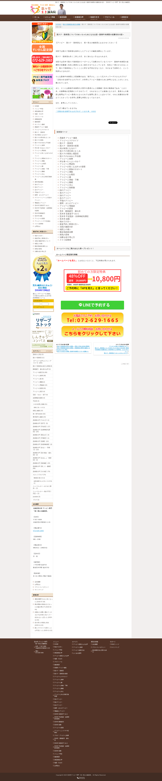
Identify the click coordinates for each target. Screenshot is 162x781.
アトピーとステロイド (69, 140)
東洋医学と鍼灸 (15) (39, 417)
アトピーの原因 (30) (39, 388)
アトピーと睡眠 (66, 182)
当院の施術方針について (42, 241)
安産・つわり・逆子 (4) (40, 395)
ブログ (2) (36, 500)
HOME (37, 106)
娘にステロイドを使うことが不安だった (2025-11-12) (43, 629)
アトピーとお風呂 (67, 174)
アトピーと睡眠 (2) (39, 382)
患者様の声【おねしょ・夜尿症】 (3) (42, 459)
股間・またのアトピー (69, 203)
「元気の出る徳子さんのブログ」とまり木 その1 (76, 111)
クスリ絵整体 (65, 240)
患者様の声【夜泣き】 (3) (41, 435)
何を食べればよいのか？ (42, 148)
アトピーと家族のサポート (71, 169)
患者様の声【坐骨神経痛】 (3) (42, 444)
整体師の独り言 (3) (39, 478)
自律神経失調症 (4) (39, 398)
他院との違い (65, 229)
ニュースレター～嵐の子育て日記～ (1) (42, 492)
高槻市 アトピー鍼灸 (68, 138)
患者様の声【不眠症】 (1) (41, 438)
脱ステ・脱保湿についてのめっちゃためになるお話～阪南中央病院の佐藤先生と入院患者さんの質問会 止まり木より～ (112, 349)
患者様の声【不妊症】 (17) (41, 426)
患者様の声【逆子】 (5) (40, 423)
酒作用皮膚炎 (39, 182)
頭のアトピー (65, 195)
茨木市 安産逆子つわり (69, 214)
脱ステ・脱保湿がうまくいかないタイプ (115, 353)
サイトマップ (39, 590)
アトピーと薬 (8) (38, 379)
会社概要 (37, 582)
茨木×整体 (42, 288)
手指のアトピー (66, 201)
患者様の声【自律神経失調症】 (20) (41, 431)
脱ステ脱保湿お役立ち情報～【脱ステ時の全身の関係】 (73, 346)
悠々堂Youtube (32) (39, 414)
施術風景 (37, 122)
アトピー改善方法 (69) (40, 372)
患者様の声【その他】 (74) (41, 471)
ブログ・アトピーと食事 (61, 735)
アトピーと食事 (66, 159)
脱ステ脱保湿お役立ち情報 (71, 24)
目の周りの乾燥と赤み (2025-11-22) (42, 624)
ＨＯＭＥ (58, 24)
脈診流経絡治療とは (41, 246)
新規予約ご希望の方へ (69, 224)
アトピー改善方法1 (79, 650)
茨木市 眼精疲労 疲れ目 (61, 739)
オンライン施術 (40, 124)
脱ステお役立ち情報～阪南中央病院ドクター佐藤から (73, 351)
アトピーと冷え (66, 185)
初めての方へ (65, 222)
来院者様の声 (39, 111)
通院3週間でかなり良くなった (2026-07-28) (44, 600)
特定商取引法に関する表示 (99, 651)
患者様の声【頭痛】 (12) (41, 441)
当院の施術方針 (66, 227)
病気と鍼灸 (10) (38, 410)
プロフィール (39, 116)
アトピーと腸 (65, 177)
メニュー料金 (39, 109)
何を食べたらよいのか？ (70, 161)
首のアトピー (65, 193)
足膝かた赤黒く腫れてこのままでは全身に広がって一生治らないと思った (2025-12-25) (43, 616)
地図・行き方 (39, 114)
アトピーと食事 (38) (39, 375)
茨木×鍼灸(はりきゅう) (42, 285)
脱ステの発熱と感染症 (69, 154)
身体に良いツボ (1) (39, 407)
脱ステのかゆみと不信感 (70, 156)
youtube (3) (36, 496)
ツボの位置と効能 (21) (40, 404)
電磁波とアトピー (40, 203)
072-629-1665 (38, 531)
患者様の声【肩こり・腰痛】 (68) (42, 467)
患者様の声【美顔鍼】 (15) (41, 463)
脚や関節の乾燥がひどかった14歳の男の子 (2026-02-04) (43, 606)
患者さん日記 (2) (38, 354)
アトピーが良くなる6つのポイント (44, 154)
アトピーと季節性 (67, 164)
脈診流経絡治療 (66, 232)
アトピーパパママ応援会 (42, 221)
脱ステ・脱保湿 (66, 143)
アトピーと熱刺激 (67, 188)
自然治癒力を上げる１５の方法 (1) (43, 482)
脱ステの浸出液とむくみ (70, 151)
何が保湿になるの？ (68, 148)
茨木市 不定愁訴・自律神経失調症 (74, 216)
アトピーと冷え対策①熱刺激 (43, 178)
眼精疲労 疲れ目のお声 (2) (42, 369)
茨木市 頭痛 (65, 219)
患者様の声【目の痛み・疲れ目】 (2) (42, 454)
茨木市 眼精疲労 (40, 213)
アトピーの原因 (66, 208)
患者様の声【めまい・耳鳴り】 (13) (41, 448)
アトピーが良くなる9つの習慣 (72, 167)
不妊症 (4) (36, 401)
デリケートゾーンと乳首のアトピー (43, 199)
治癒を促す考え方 (67, 237)
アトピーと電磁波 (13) (40, 385)
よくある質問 (77, 653)
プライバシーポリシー (42, 587)
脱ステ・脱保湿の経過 (69, 146)
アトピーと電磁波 (67, 206)
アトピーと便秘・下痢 (69, 180)
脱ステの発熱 (39, 140)
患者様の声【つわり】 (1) (41, 420)
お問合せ (37, 226)
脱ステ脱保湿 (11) (38, 357)
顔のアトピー (65, 190)
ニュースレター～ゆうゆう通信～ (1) (42, 487)
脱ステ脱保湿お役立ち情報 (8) (42, 366)
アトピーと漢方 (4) (39, 391)
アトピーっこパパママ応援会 (61, 731)
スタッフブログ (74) (39, 475)
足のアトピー (65, 198)
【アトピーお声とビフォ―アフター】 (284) (42, 362)
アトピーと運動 (66, 172)
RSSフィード (115, 644)
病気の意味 (64, 235)
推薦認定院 (38, 119)
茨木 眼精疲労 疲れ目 (70, 211)
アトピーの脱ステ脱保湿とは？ (118, 346)
